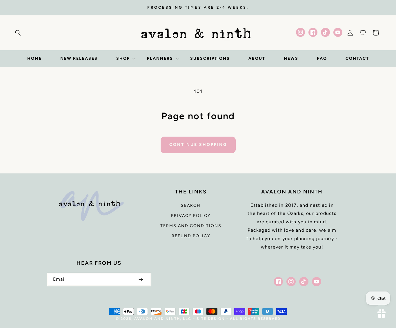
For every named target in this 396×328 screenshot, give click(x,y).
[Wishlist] (363, 32)
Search (191, 205)
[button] (18, 32)
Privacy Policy (190, 215)
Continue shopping (198, 144)
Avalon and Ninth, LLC (162, 318)
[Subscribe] (141, 279)
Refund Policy (191, 235)
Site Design (211, 318)
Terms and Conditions (190, 225)
